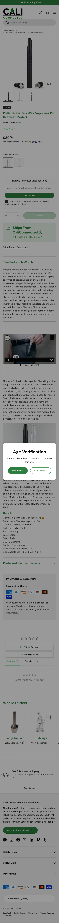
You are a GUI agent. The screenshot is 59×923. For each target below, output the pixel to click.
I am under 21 (40, 470)
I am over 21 (17, 470)
